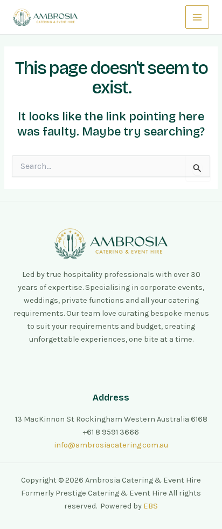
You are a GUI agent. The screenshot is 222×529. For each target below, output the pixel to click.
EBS (150, 506)
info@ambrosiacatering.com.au (111, 445)
